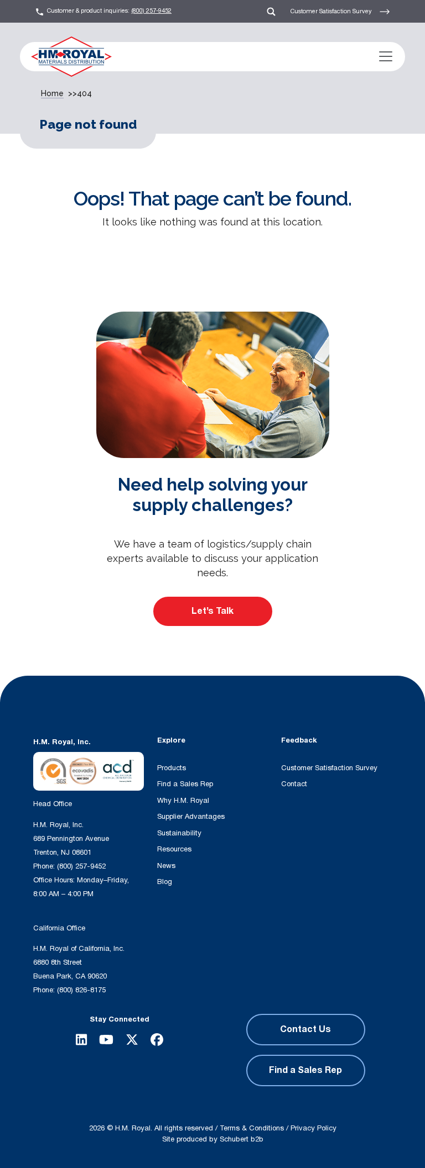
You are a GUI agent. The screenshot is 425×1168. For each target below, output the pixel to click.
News (166, 865)
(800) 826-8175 (81, 990)
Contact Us (305, 1029)
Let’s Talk (212, 611)
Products (171, 768)
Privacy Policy (313, 1128)
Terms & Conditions (252, 1128)
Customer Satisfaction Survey (332, 10)
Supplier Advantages (191, 816)
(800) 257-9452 (151, 10)
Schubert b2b (241, 1139)
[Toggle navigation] (385, 56)
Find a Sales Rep (185, 784)
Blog (164, 881)
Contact (294, 784)
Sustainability (179, 833)
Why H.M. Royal (183, 800)
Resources (174, 849)
